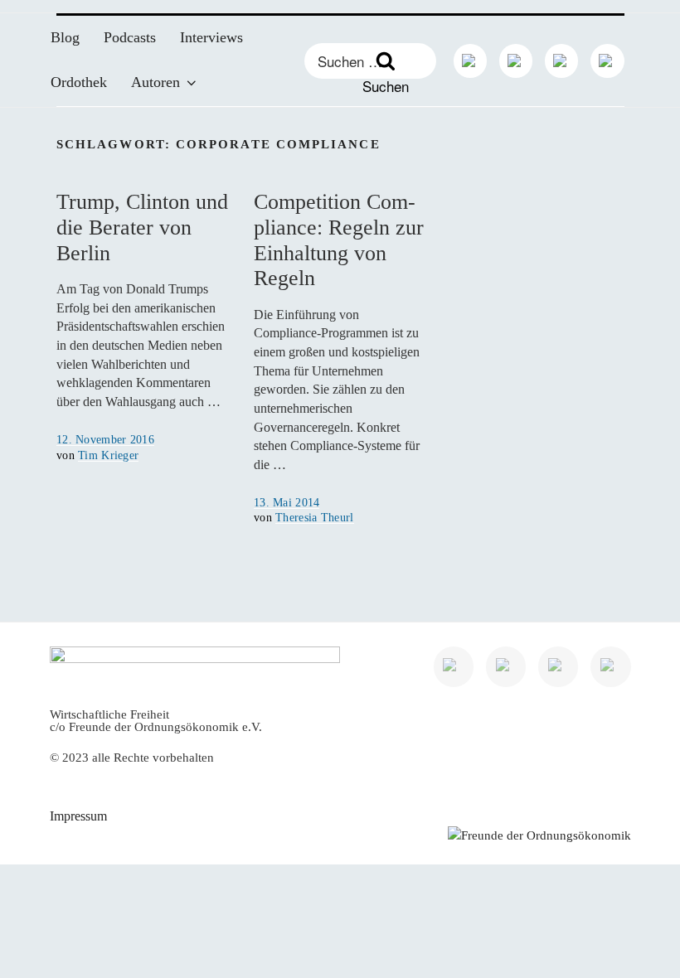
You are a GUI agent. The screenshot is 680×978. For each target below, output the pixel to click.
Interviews (211, 37)
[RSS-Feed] (607, 60)
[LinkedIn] (470, 60)
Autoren (155, 82)
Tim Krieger (108, 455)
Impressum (78, 816)
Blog (65, 37)
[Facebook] (561, 60)
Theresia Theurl (314, 517)
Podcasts (130, 37)
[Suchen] (385, 61)
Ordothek (79, 82)
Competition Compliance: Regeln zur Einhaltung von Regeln (339, 240)
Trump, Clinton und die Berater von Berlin (142, 227)
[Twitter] (515, 60)
